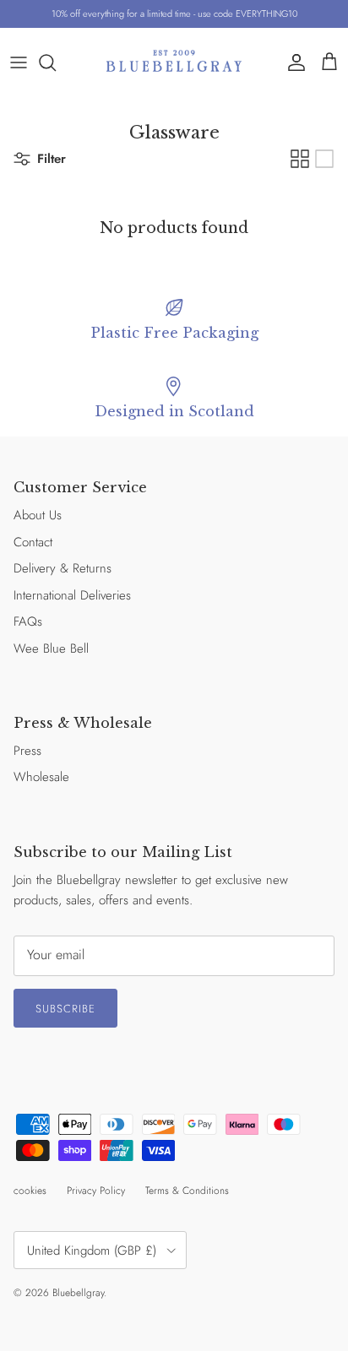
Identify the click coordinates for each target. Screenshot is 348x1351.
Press (27, 750)
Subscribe (65, 1009)
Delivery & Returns (62, 568)
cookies (30, 1190)
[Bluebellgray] (174, 62)
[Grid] (300, 159)
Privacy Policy (96, 1190)
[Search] (55, 62)
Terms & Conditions (187, 1190)
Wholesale (41, 777)
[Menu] (18, 62)
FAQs (28, 621)
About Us (38, 515)
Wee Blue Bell (51, 648)
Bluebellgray (78, 1292)
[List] (324, 159)
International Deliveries (72, 595)
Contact (33, 542)
